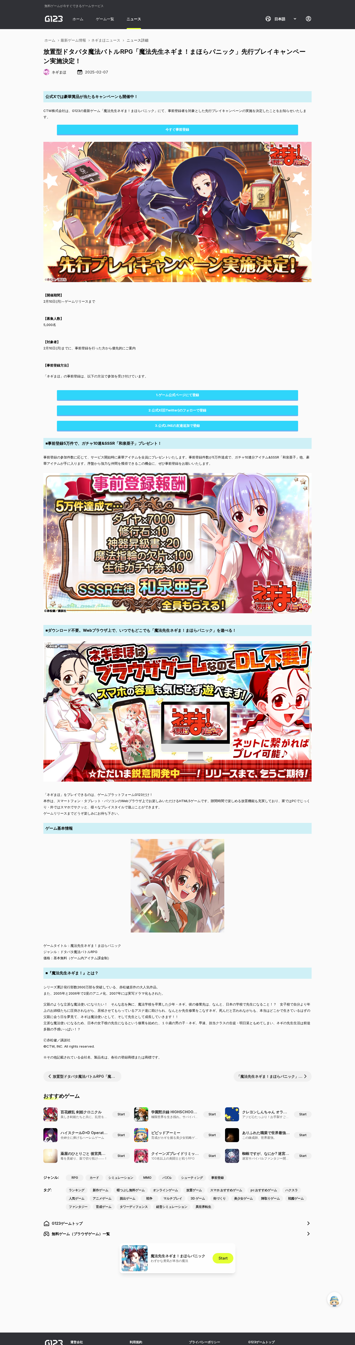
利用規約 (136, 1342)
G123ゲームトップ (261, 1342)
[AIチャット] (334, 1299)
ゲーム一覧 (105, 19)
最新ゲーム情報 (73, 40)
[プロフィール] (308, 19)
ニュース (134, 19)
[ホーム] (53, 19)
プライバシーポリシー (204, 1342)
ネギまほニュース (105, 40)
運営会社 (76, 1342)
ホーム (78, 19)
